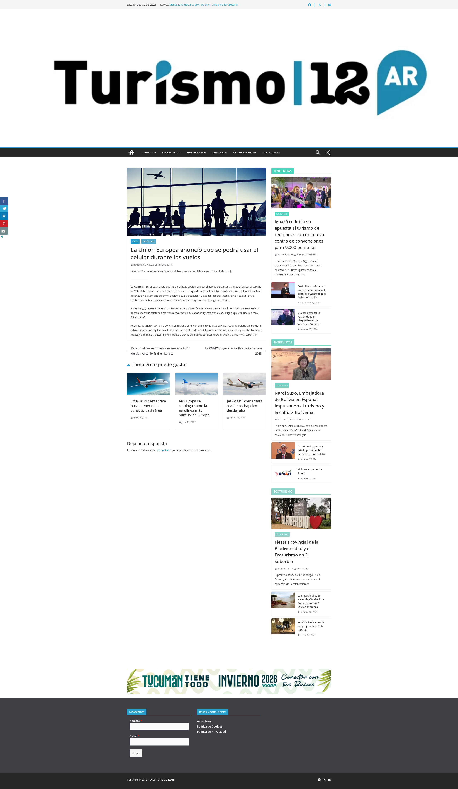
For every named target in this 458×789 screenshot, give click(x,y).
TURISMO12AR (165, 779)
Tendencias (281, 214)
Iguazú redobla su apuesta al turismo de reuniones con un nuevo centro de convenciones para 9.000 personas (299, 234)
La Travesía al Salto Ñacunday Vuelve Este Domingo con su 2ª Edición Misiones (311, 601)
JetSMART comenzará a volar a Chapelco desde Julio (244, 406)
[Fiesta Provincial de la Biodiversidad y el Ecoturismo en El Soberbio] (301, 513)
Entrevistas (219, 152)
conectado (164, 450)
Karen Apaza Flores (306, 254)
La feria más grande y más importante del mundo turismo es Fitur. (312, 450)
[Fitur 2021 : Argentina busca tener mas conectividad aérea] (148, 375)
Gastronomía (196, 152)
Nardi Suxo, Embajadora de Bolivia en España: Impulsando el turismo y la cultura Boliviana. (299, 402)
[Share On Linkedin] (4, 216)
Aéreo (135, 241)
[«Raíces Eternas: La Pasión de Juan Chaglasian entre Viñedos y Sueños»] (283, 321)
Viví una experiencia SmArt (310, 471)
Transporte (170, 152)
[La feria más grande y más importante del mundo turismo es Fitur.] (283, 452)
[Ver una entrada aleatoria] (328, 152)
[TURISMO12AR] (229, 19)
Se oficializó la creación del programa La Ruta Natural (311, 626)
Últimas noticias (244, 152)
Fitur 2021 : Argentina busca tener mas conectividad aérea (148, 406)
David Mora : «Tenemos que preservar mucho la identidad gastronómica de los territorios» (312, 292)
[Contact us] (4, 231)
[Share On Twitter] (4, 208)
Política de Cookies (209, 726)
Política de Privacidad (211, 732)
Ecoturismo (282, 534)
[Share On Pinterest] (4, 223)
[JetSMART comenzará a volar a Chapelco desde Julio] (244, 375)
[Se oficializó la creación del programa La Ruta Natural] (283, 628)
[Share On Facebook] (4, 201)
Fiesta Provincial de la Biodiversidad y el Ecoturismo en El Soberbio (297, 551)
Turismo (147, 152)
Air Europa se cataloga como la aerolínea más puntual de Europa (194, 408)
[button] (154, 152)
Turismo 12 (304, 419)
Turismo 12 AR (165, 264)
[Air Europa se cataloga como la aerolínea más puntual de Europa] (196, 375)
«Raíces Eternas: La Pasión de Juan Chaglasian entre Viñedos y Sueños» (309, 318)
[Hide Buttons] (2, 237)
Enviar (136, 753)
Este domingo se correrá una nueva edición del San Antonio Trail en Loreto (160, 350)
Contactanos (271, 152)
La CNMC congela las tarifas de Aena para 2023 (233, 350)
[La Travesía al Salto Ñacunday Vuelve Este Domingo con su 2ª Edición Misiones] (283, 604)
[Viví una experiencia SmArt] (283, 474)
